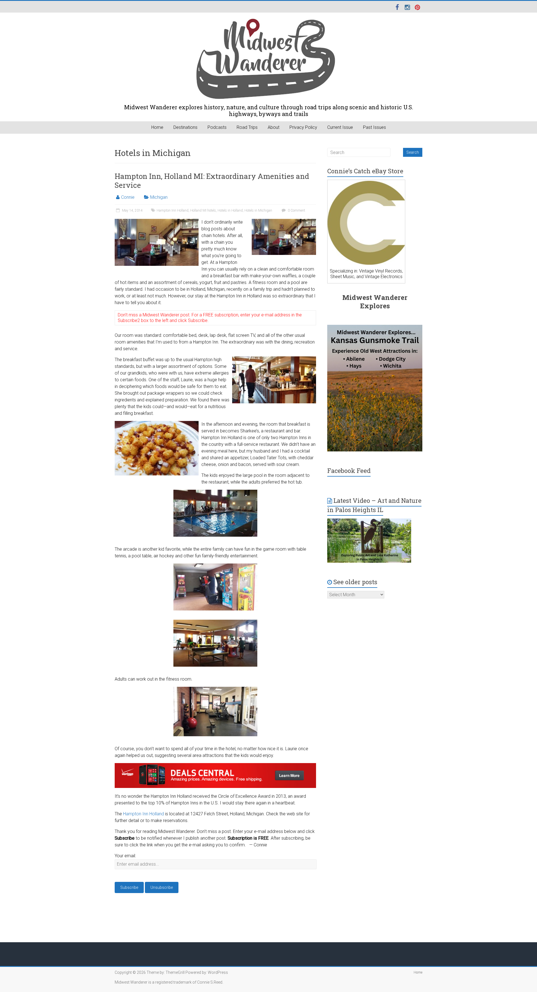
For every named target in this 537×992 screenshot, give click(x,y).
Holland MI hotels (203, 210)
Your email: (125, 855)
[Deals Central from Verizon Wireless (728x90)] (215, 766)
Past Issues (374, 127)
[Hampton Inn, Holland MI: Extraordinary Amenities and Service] (284, 221)
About (273, 127)
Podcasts (217, 127)
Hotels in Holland (230, 210)
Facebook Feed (349, 471)
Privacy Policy (303, 127)
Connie (128, 197)
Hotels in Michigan (258, 210)
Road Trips (247, 127)
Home (157, 127)
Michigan (159, 197)
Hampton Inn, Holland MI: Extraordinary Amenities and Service (212, 180)
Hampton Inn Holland (173, 210)
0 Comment (296, 210)
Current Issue (340, 127)
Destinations (185, 127)
